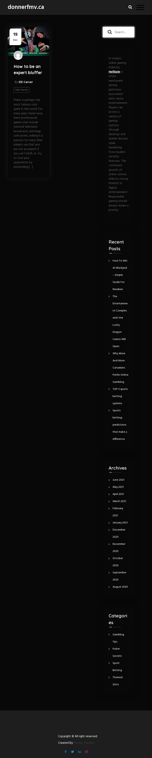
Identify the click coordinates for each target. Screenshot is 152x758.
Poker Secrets (21, 90)
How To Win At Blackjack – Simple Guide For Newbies (120, 275)
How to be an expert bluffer (28, 69)
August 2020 (120, 587)
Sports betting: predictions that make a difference (120, 424)
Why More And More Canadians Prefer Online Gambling (120, 367)
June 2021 (118, 480)
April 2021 (118, 494)
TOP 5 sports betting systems (120, 396)
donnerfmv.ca (26, 7)
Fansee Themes (84, 743)
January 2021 (120, 522)
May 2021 (118, 487)
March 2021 (119, 501)
